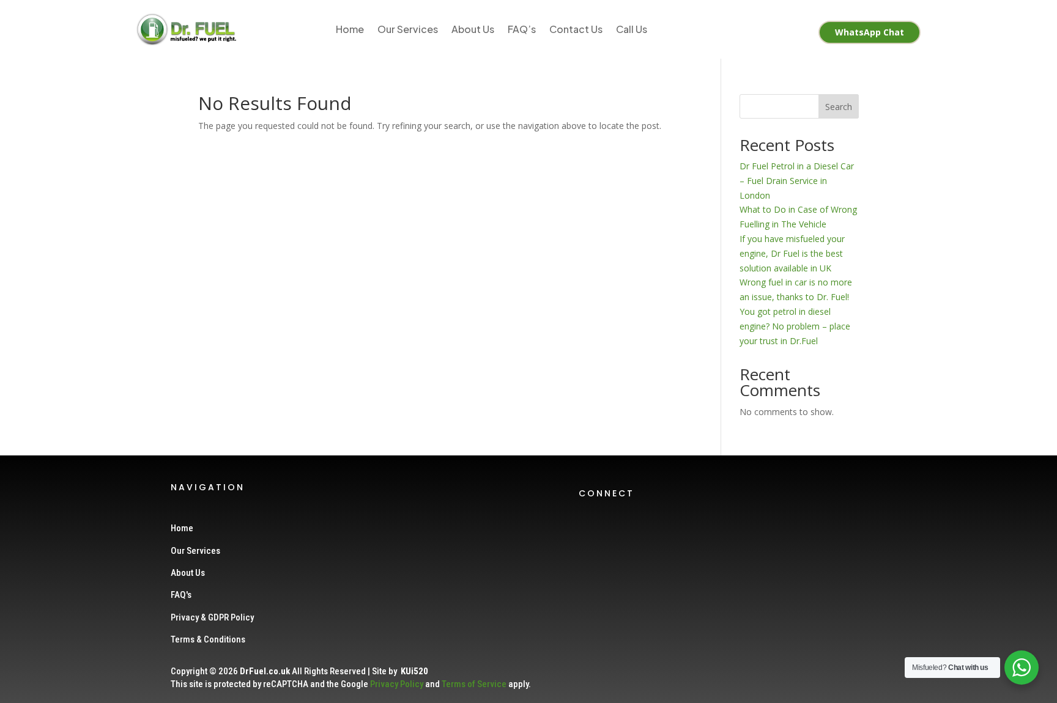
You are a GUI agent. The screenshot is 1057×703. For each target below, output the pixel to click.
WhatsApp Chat (869, 32)
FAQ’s (522, 29)
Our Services (407, 29)
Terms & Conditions (208, 639)
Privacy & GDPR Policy (212, 617)
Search (838, 106)
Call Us (631, 29)
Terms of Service (474, 684)
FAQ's (181, 594)
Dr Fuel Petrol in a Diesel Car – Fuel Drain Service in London (797, 180)
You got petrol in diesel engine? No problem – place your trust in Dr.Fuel (795, 326)
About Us (472, 29)
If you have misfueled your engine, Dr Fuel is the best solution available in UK (792, 253)
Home (350, 29)
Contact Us (576, 29)
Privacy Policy (396, 684)
